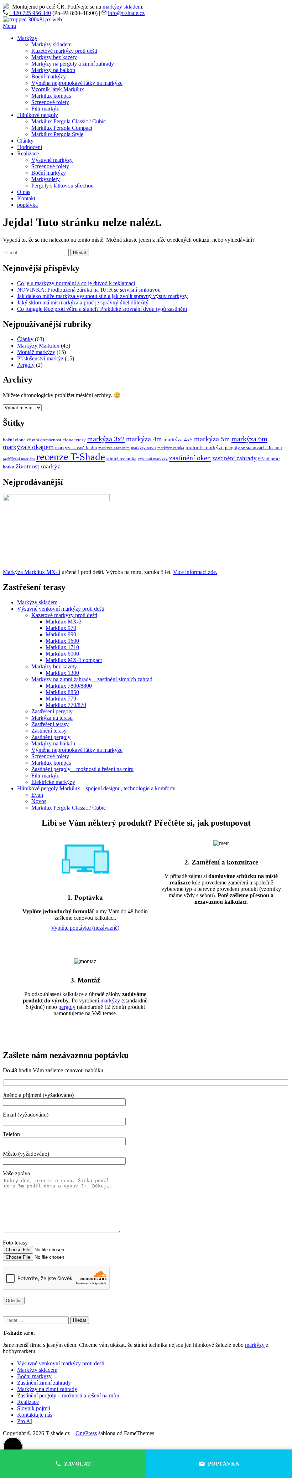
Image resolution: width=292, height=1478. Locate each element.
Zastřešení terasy (50, 724)
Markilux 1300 (62, 673)
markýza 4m (144, 439)
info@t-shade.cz (126, 13)
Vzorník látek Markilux (57, 89)
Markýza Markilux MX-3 (31, 572)
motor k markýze (205, 447)
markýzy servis (143, 448)
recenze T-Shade (70, 456)
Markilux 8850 (62, 692)
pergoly (66, 1007)
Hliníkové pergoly (37, 115)
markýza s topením (114, 448)
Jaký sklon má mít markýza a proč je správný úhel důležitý (82, 302)
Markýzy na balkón (53, 70)
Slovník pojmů (33, 1408)
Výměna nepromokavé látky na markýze (76, 83)
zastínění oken (190, 458)
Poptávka (224, 1464)
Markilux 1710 (62, 647)
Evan (37, 795)
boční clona (14, 439)
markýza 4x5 (178, 439)
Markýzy (27, 38)
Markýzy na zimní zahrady (47, 1389)
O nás (23, 192)
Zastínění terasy (49, 731)
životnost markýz (38, 466)
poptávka (27, 205)
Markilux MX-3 (64, 622)
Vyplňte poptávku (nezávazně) (85, 928)
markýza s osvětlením (76, 447)
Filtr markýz (45, 109)
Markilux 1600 (62, 641)
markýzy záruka (170, 448)
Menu (9, 26)
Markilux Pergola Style (57, 134)
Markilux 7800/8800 (69, 686)
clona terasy (74, 439)
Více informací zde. (195, 572)
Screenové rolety (50, 102)
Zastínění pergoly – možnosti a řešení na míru (82, 769)
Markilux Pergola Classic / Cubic (68, 121)
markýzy (110, 1000)
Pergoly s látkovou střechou (62, 186)
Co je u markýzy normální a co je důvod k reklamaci (76, 283)
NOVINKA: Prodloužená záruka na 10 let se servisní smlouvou (89, 290)
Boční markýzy (48, 76)
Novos (38, 801)
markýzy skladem (122, 7)
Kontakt (26, 198)
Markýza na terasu (52, 718)
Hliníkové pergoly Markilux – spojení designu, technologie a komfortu (96, 788)
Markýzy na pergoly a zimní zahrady (72, 64)
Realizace (28, 153)
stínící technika (121, 458)
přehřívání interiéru (19, 459)
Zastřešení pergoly (52, 711)
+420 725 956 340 (30, 13)
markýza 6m (249, 439)
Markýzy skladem (51, 44)
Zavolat (77, 1464)
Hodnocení (29, 147)
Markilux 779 (61, 699)
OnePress (86, 1433)
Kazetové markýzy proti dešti (64, 51)
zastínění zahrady (234, 458)
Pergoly (26, 365)
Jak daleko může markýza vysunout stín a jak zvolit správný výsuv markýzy (102, 296)
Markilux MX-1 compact (74, 660)
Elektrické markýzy (53, 782)
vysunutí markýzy (153, 459)
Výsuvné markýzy (52, 160)
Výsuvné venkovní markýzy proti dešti (60, 609)
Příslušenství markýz (40, 358)
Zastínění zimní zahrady (44, 1383)
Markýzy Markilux (38, 346)
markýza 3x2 (106, 439)
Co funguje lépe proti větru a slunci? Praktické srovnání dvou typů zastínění (102, 309)
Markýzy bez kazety (54, 57)
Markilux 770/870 (66, 705)
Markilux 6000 (62, 654)
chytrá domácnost (44, 439)
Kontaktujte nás (34, 1415)
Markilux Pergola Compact (61, 128)
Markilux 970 (61, 628)
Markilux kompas (51, 96)
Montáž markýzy (36, 352)
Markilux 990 (61, 634)
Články (25, 141)
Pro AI (24, 1421)
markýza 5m (212, 439)
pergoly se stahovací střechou (253, 447)
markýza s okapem (28, 447)
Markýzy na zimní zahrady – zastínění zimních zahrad (91, 679)
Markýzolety (45, 179)
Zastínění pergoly (51, 737)
